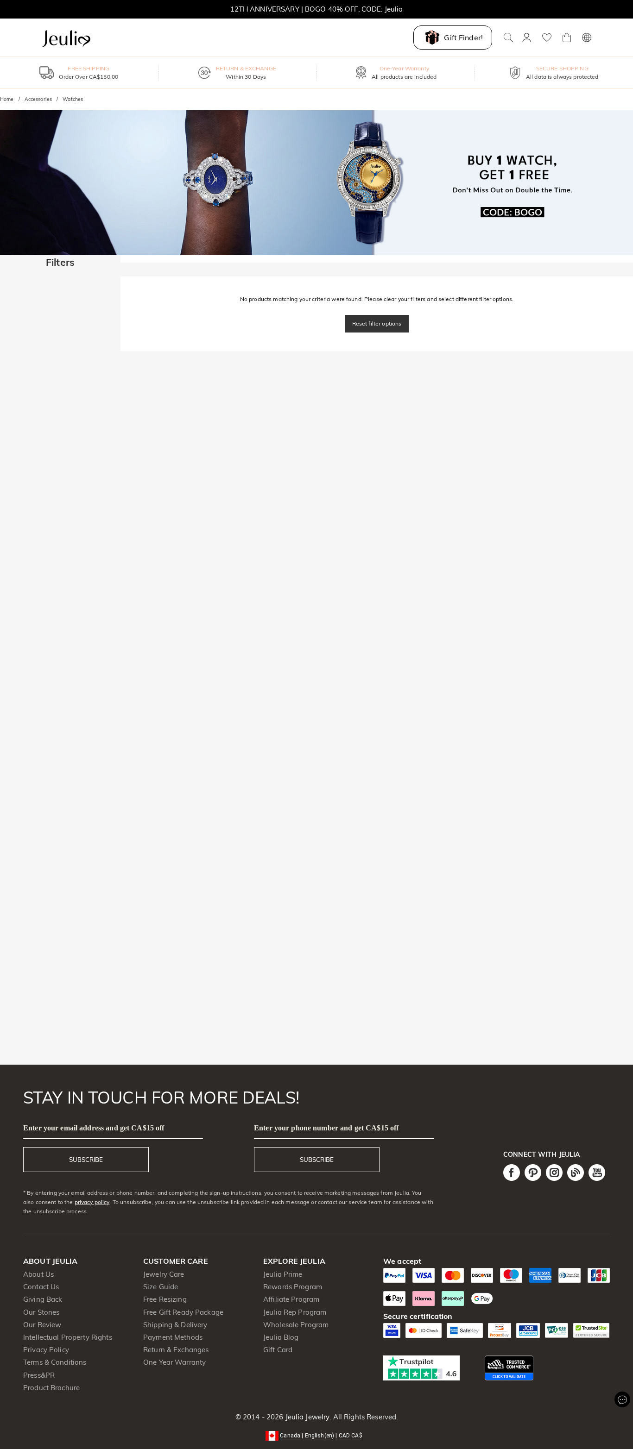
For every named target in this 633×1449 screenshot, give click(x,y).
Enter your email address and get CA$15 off (94, 1128)
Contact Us (41, 1286)
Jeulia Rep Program (294, 1312)
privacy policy (92, 1201)
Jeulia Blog (280, 1337)
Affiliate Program (291, 1299)
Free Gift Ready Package (183, 1312)
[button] (316, 1435)
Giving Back (42, 1299)
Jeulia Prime (283, 1274)
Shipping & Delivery (175, 1324)
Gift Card (277, 1349)
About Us (38, 1274)
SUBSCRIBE (86, 1159)
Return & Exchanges (176, 1349)
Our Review (42, 1324)
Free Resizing (165, 1299)
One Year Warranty (174, 1362)
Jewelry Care (163, 1274)
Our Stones (41, 1312)
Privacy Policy (46, 1349)
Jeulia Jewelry (306, 1416)
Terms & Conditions (54, 1362)
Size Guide (160, 1286)
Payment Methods (173, 1337)
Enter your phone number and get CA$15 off (326, 1128)
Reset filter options (377, 323)
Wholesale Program (296, 1324)
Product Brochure (51, 1387)
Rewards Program (292, 1286)
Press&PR (39, 1375)
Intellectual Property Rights (67, 1337)
